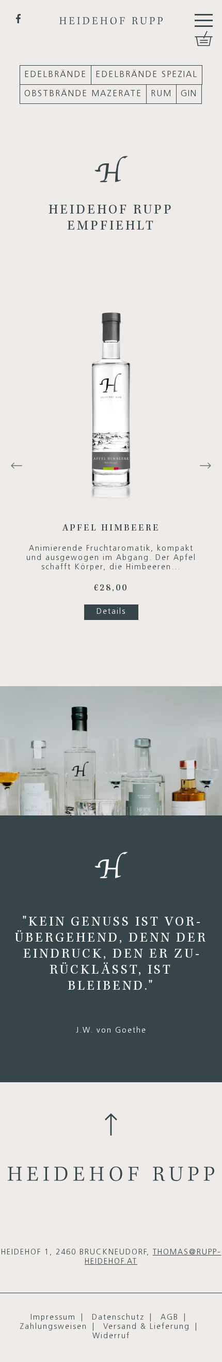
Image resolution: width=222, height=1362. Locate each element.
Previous (16, 465)
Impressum (53, 1318)
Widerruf (111, 1336)
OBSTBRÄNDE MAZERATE (83, 93)
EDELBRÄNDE (55, 74)
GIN (189, 93)
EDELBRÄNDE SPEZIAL (147, 74)
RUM (161, 93)
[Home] (111, 12)
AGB (170, 1318)
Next (205, 465)
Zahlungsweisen (53, 1327)
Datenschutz (118, 1318)
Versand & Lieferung (146, 1327)
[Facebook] (18, 18)
